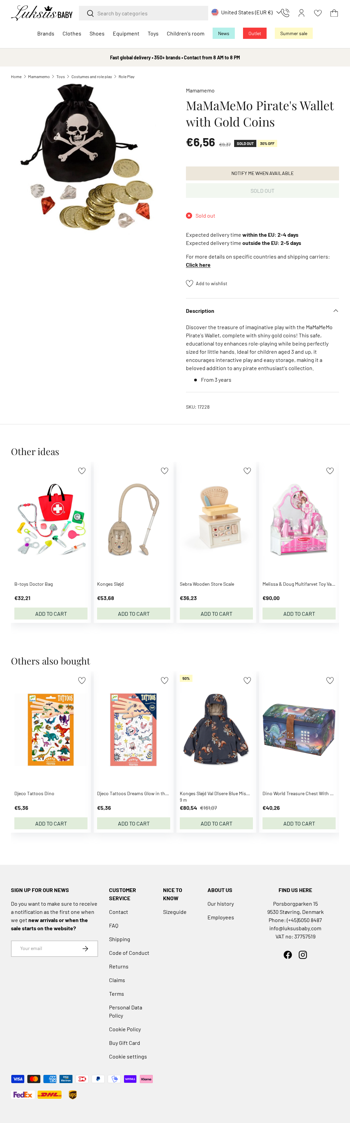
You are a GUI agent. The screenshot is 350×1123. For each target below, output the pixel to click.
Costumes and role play (91, 76)
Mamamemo (39, 76)
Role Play (127, 76)
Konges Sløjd (110, 584)
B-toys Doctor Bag (33, 584)
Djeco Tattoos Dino (34, 793)
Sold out (262, 190)
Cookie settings (128, 1056)
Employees (220, 917)
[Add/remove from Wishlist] (81, 471)
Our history (220, 903)
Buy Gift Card (124, 1042)
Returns (119, 966)
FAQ (113, 925)
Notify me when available (262, 173)
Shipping (119, 939)
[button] (334, 13)
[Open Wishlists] (318, 13)
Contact (118, 911)
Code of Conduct (129, 952)
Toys (60, 76)
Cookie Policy (125, 1029)
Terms (116, 993)
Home (16, 76)
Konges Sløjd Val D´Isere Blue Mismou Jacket (225, 793)
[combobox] (143, 13)
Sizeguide (175, 911)
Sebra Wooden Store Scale (207, 584)
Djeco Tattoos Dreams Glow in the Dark (137, 793)
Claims (117, 980)
